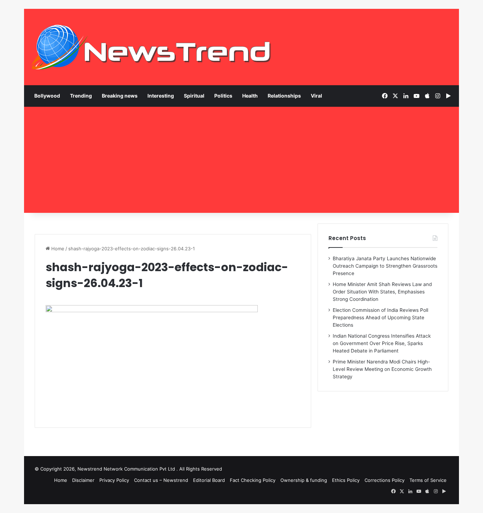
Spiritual (194, 96)
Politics (223, 96)
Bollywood (47, 96)
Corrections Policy (385, 480)
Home (57, 248)
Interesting (160, 96)
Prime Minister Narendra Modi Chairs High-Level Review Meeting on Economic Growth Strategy (382, 369)
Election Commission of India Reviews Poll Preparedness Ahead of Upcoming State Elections (380, 317)
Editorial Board (209, 480)
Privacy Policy (114, 480)
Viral (316, 96)
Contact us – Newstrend (161, 480)
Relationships (284, 96)
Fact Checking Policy (252, 480)
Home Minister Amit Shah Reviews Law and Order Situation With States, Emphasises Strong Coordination (382, 291)
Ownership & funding (303, 480)
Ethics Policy (346, 480)
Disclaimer (83, 480)
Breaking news (120, 96)
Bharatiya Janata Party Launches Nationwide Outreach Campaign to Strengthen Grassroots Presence (385, 266)
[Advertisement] (241, 159)
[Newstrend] (151, 47)
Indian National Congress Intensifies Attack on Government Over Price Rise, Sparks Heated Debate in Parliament (382, 343)
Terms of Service (428, 480)
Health (250, 96)
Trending (81, 96)
